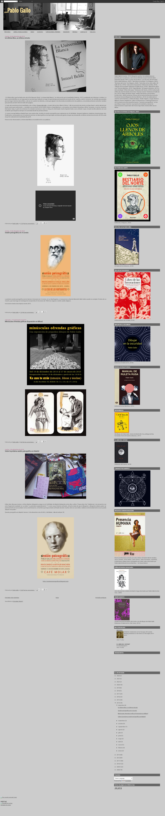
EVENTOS (40, 32)
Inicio (57, 597)
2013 (118, 755)
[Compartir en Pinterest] (46, 223)
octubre (120, 723)
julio (119, 732)
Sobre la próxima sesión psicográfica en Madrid (22, 451)
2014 (118, 703)
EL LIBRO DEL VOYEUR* (123, 644)
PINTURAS (7, 32)
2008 (118, 770)
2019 (118, 688)
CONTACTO (83, 32)
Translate (128, 780)
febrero (120, 747)
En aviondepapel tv (122, 645)
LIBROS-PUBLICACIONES (20, 32)
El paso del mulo (42, 105)
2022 (118, 682)
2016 (118, 697)
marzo (120, 744)
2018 (118, 691)
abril (119, 741)
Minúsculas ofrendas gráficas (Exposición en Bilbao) (24, 321)
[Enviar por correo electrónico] (39, 223)
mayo (120, 738)
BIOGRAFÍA (66, 32)
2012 (118, 758)
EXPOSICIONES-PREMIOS (53, 32)
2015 (118, 700)
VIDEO (32, 32)
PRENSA (74, 32)
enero (120, 751)
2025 (118, 678)
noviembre (121, 720)
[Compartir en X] (43, 223)
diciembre (121, 705)
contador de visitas (6, 805)
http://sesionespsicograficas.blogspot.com (55, 581)
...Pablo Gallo (17, 10)
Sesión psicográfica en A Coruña (16, 233)
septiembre (122, 726)
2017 (118, 694)
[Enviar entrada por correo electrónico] (36, 223)
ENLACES (92, 32)
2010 (118, 764)
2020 (118, 685)
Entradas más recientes (12, 597)
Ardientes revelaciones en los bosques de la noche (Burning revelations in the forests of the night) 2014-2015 (139, 633)
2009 (118, 767)
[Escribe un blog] (41, 223)
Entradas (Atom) (18, 601)
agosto (120, 729)
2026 (118, 676)
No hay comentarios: (29, 223)
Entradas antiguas (100, 597)
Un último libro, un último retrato (17, 38)
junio (119, 735)
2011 (118, 761)
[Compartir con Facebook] (44, 223)
